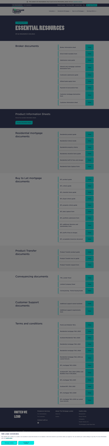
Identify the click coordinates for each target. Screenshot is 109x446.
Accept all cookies (26, 443)
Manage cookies (9, 442)
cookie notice (9, 438)
